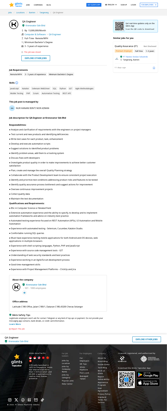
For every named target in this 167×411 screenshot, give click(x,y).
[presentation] (15, 4)
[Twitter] (16, 400)
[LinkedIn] (29, 400)
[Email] (35, 400)
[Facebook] (22, 400)
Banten (32, 12)
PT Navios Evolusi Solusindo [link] (135, 56)
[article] (135, 57)
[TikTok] (42, 400)
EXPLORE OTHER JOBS (36, 58)
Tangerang (44, 12)
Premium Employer (124, 51)
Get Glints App (94, 5)
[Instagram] (9, 400)
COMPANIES (38, 5)
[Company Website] (24, 293)
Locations (20, 12)
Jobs (28, 5)
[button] (23, 25)
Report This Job (18, 329)
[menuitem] (111, 5)
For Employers (147, 5)
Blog (49, 5)
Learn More (15, 324)
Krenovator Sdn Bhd (35, 25)
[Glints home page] (15, 4)
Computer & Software (35, 34)
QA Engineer (55, 34)
